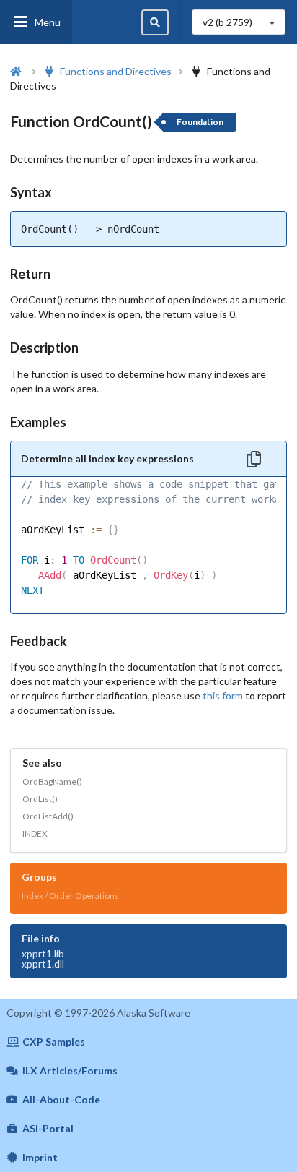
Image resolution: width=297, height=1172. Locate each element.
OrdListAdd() (48, 816)
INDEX (35, 833)
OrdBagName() (52, 781)
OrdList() (40, 798)
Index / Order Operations (70, 895)
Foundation (200, 121)
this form (223, 695)
